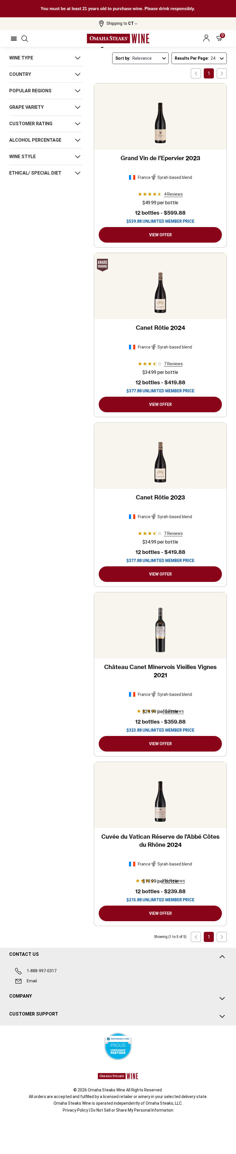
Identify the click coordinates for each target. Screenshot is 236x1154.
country (20, 74)
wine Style (22, 156)
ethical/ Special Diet (35, 173)
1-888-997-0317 (41, 970)
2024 (160, 327)
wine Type (21, 58)
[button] (118, 23)
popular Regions (30, 90)
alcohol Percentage (35, 140)
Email (32, 981)
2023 (160, 158)
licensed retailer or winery (126, 1096)
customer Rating (30, 123)
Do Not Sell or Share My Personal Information (132, 1110)
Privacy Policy (75, 1110)
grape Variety (26, 107)
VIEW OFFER (160, 235)
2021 (160, 671)
